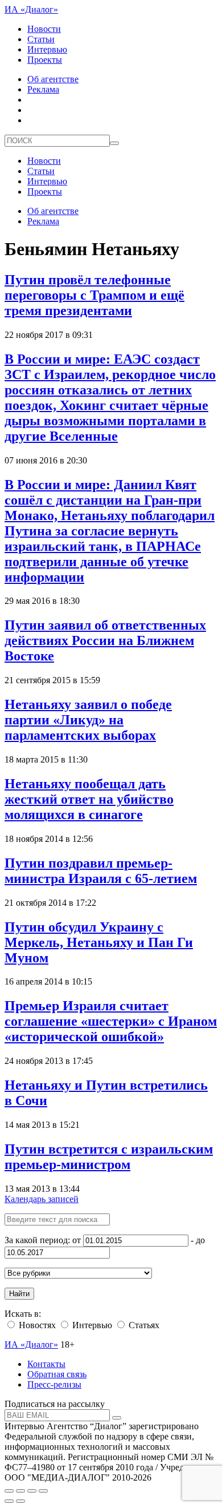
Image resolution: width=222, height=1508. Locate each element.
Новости (44, 29)
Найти (19, 1293)
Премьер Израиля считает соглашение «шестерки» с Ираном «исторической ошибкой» (111, 1021)
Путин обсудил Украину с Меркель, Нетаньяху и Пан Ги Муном (99, 942)
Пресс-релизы (54, 1384)
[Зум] (43, 1491)
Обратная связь (57, 1374)
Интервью (47, 49)
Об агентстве (53, 79)
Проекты (44, 59)
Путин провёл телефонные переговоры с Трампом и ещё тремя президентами (94, 295)
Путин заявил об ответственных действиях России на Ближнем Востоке (105, 640)
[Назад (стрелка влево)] (9, 1501)
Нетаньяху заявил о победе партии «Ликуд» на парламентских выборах (88, 720)
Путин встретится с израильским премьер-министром (109, 1157)
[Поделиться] (20, 1491)
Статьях (142, 1325)
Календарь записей (42, 1199)
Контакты (46, 1364)
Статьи (41, 39)
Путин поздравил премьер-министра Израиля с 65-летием (101, 871)
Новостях (36, 1325)
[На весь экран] (31, 1491)
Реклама (43, 89)
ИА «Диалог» (31, 9)
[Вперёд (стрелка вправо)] (20, 1501)
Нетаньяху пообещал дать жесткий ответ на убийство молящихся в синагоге (89, 799)
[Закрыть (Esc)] (9, 1491)
